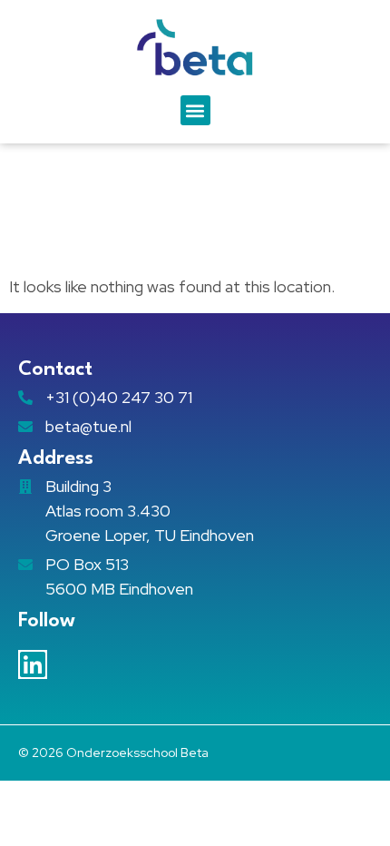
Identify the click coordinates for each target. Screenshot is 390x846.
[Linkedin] (32, 664)
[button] (195, 110)
